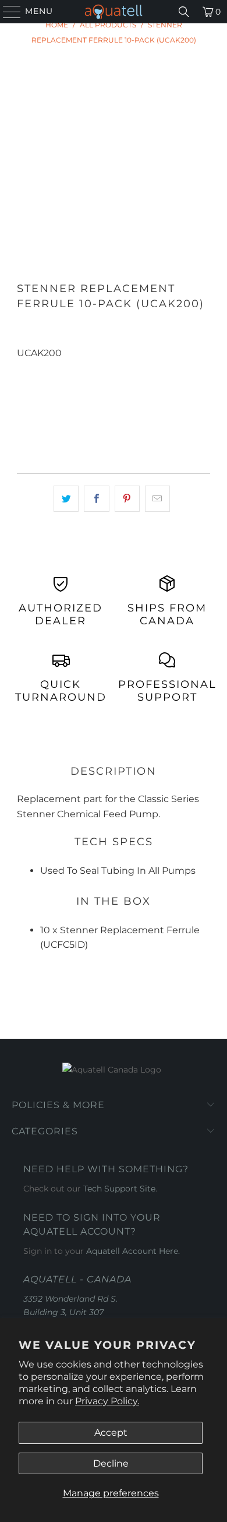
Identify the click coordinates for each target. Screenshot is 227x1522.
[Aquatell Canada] (114, 11)
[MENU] (6, 11)
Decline (111, 1463)
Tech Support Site (119, 1188)
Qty (24, 367)
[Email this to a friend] (157, 499)
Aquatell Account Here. (133, 1251)
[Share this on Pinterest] (127, 499)
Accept (110, 1432)
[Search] (184, 11)
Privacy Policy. (107, 1401)
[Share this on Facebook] (96, 499)
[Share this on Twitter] (66, 499)
